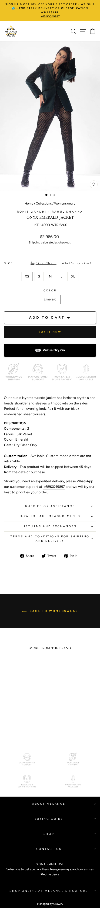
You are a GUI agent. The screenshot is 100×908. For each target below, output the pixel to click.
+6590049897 (54, 487)
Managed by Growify (50, 903)
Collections (44, 203)
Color (50, 290)
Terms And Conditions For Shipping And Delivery (50, 538)
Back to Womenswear (53, 611)
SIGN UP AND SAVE (50, 864)
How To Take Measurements (50, 516)
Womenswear (63, 203)
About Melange (49, 803)
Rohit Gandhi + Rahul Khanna (50, 211)
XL (73, 276)
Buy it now (50, 332)
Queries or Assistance (50, 506)
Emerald (50, 299)
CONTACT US (48, 849)
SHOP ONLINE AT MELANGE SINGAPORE (49, 890)
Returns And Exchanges (50, 526)
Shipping (34, 242)
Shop (48, 833)
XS (27, 276)
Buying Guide (48, 818)
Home (29, 203)
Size (48, 263)
